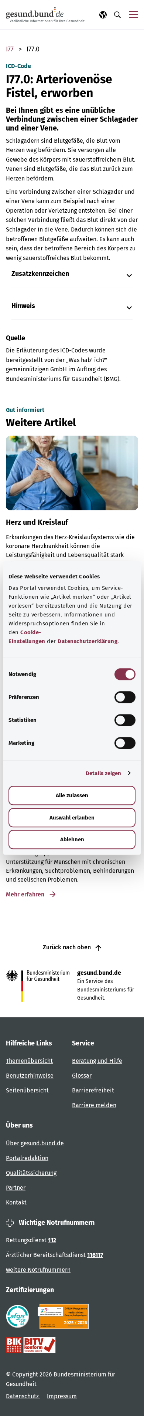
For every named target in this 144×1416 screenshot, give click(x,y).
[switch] (125, 697)
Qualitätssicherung (31, 1172)
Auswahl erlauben (72, 817)
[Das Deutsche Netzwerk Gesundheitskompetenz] (65, 1316)
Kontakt (16, 1202)
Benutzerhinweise (30, 1075)
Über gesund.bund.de (35, 1143)
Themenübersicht (29, 1060)
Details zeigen (103, 773)
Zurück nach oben (67, 947)
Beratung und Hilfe (97, 1060)
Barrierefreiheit (93, 1090)
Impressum (62, 1396)
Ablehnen (72, 839)
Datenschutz (23, 1396)
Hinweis (23, 306)
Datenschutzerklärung (87, 641)
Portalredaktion (27, 1158)
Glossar (82, 1075)
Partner (15, 1187)
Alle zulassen (72, 795)
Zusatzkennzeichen (40, 274)
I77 (10, 49)
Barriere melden (94, 1105)
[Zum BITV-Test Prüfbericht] (31, 1345)
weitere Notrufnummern (38, 1269)
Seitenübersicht (27, 1090)
